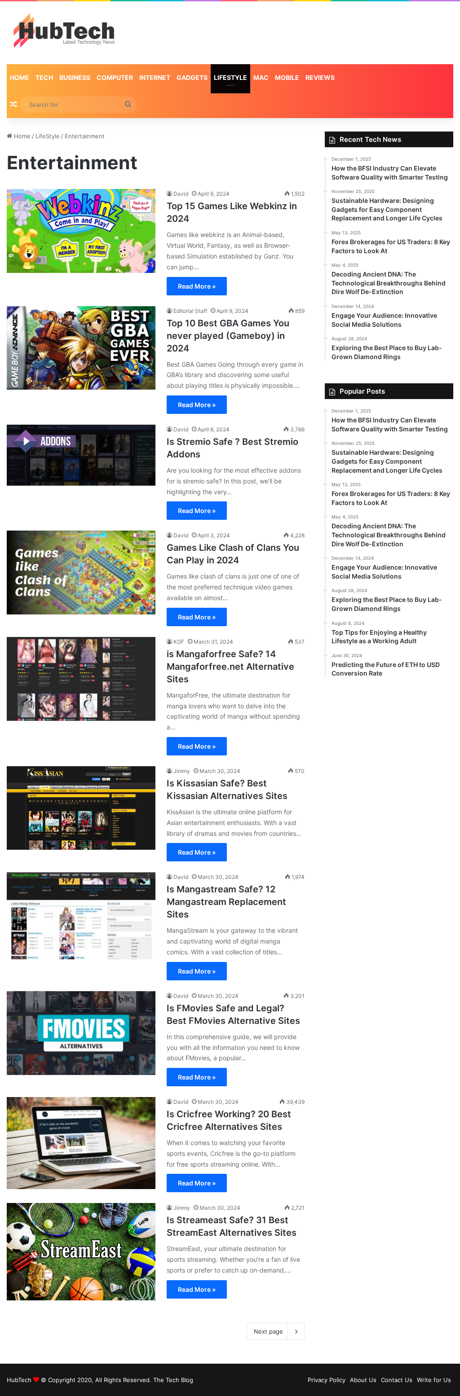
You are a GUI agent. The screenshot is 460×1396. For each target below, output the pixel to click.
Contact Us (396, 1379)
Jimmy (181, 771)
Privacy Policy (326, 1379)
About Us (363, 1379)
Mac (261, 77)
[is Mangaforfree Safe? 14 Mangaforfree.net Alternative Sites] (81, 679)
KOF (178, 641)
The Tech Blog (173, 1379)
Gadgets (192, 77)
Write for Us (434, 1379)
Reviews (320, 77)
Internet (154, 77)
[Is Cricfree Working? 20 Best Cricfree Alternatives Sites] (81, 1143)
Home (19, 77)
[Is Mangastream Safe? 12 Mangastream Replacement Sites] (81, 915)
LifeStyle (230, 77)
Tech (44, 77)
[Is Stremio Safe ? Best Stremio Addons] (81, 455)
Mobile (287, 77)
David (180, 193)
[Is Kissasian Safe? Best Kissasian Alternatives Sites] (81, 808)
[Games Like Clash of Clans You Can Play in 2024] (81, 572)
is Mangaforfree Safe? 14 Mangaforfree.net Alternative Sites (230, 667)
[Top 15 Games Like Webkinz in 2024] (81, 230)
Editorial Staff (190, 310)
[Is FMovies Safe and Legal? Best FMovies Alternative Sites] (81, 1033)
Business (74, 77)
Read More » (197, 286)
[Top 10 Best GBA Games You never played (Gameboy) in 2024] (81, 348)
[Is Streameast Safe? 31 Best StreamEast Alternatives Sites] (81, 1251)
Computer (115, 77)
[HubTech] (64, 32)
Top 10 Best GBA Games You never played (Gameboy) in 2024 (228, 336)
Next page (268, 1331)
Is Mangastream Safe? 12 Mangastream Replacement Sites (226, 902)
